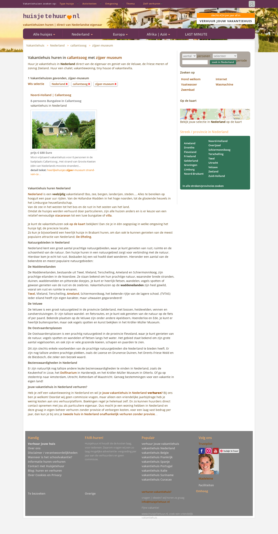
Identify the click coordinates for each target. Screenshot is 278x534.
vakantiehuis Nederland (158, 448)
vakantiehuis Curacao (157, 479)
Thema (130, 3)
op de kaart (77, 224)
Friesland (190, 156)
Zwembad (188, 90)
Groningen (190, 165)
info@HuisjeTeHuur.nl (156, 502)
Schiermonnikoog (219, 150)
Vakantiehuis (35, 45)
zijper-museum (102, 45)
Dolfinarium (68, 373)
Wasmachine (224, 84)
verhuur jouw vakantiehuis (160, 444)
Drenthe (189, 147)
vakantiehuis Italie (154, 470)
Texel (31, 294)
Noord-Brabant (194, 173)
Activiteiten (89, 3)
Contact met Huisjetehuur (46, 466)
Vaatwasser (189, 84)
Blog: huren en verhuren (45, 470)
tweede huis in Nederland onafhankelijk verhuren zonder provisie (109, 414)
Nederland (57, 45)
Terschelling (215, 154)
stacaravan (62, 215)
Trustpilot (205, 444)
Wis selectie (36, 84)
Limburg (189, 169)
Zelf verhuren (151, 3)
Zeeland (213, 171)
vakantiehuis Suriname (158, 475)
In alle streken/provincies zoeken (203, 186)
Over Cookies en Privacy (45, 475)
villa (109, 215)
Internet (221, 79)
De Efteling (83, 237)
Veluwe (213, 167)
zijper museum (109, 57)
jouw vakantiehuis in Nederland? (132, 393)
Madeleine (206, 478)
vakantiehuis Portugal (157, 466)
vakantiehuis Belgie (155, 453)
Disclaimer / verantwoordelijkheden (53, 453)
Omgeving (111, 3)
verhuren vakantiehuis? (156, 492)
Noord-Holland (218, 141)
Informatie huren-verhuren (47, 462)
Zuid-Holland (216, 176)
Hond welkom (190, 79)
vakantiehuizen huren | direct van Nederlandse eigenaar (62, 24)
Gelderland (191, 160)
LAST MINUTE (196, 34)
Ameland (73, 294)
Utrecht (213, 163)
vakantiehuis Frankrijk (157, 457)
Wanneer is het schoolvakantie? (50, 457)
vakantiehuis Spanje (156, 462)
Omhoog (202, 491)
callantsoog (78, 45)
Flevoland (190, 152)
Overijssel (214, 145)
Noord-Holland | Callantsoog (51, 95)
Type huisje (67, 3)
